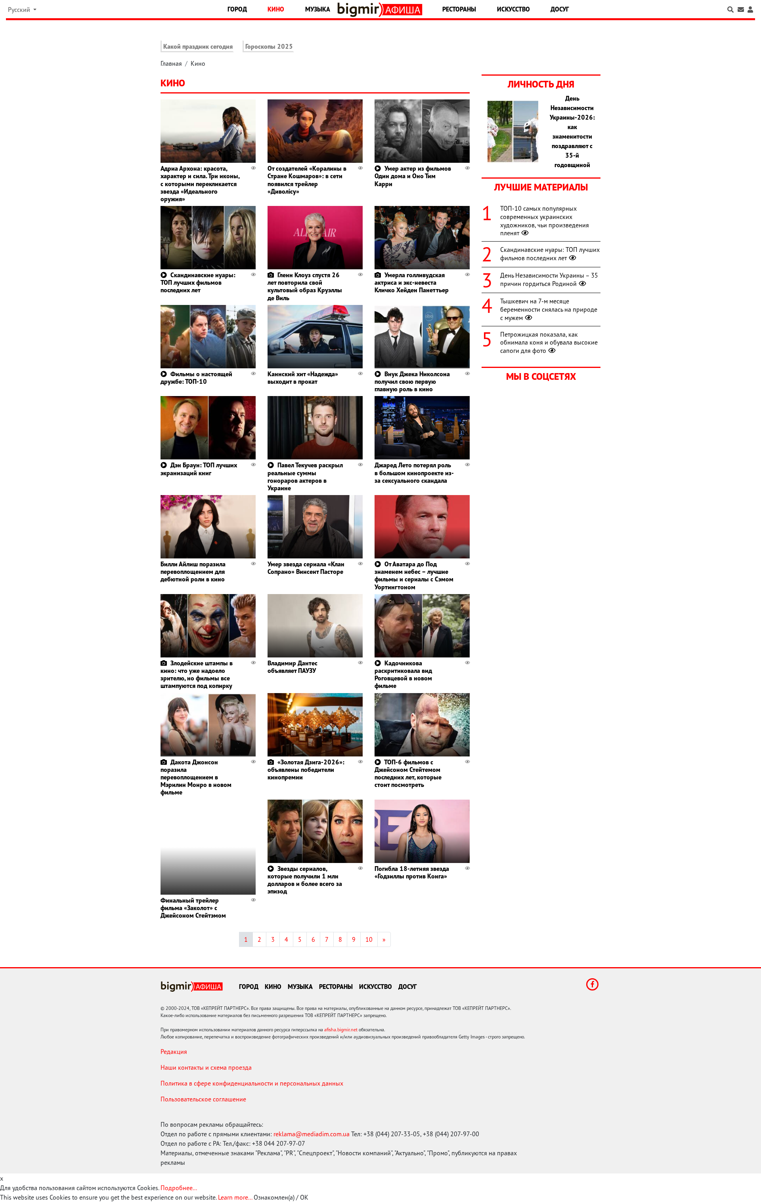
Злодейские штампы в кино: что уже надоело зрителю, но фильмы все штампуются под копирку (197, 674)
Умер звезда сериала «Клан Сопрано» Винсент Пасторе (306, 567)
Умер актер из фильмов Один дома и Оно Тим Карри (413, 175)
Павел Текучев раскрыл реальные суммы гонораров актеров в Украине (305, 476)
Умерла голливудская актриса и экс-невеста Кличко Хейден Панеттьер (412, 282)
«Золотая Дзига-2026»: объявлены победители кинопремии (306, 769)
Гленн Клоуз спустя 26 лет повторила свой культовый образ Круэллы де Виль (305, 286)
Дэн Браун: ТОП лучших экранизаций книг (199, 468)
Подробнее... (179, 1188)
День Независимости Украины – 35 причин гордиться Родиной (549, 279)
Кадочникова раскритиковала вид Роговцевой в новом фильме (403, 674)
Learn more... (235, 1197)
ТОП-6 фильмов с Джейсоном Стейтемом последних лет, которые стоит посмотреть (408, 773)
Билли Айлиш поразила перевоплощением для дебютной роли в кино (193, 571)
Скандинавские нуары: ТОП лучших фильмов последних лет (198, 282)
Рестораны (459, 9)
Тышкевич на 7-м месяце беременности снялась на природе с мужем (548, 309)
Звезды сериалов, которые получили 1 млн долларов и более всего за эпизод (305, 880)
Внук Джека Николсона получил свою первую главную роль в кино (412, 381)
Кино (276, 9)
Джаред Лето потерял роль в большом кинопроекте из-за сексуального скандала (414, 472)
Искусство (513, 9)
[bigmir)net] (360, 9)
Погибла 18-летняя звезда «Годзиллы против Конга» (412, 872)
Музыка (317, 9)
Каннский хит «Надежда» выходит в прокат (303, 377)
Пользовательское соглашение (203, 1099)
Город (237, 9)
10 (369, 939)
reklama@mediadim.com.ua (311, 1134)
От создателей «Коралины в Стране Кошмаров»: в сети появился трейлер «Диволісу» (307, 179)
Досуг (560, 9)
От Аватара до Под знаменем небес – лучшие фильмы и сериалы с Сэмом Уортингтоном (414, 575)
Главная (171, 63)
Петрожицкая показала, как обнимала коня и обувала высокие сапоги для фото (549, 342)
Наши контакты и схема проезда (206, 1067)
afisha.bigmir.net (341, 1029)
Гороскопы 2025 (269, 46)
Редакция (174, 1051)
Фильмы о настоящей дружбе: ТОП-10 (196, 377)
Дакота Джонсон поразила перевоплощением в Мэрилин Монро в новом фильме (196, 777)
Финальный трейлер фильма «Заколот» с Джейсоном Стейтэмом (193, 907)
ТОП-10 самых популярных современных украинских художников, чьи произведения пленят (544, 220)
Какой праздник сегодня (198, 46)
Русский (20, 9)
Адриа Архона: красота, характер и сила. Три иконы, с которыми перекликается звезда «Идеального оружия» (200, 183)
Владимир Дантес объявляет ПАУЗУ (292, 666)
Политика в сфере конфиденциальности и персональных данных (252, 1083)
